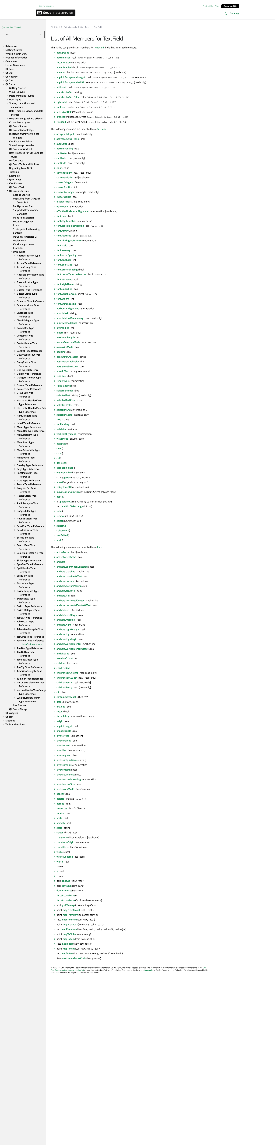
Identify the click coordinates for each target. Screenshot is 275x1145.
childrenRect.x (64, 682)
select (59, 521)
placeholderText (65, 92)
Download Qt (230, 5)
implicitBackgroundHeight (70, 77)
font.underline (64, 289)
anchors (60, 562)
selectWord (62, 530)
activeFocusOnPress (67, 139)
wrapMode (62, 439)
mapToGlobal (70, 934)
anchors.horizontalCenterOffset (73, 605)
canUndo (61, 163)
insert (59, 482)
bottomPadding (64, 148)
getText (67, 477)
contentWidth (64, 177)
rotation (60, 813)
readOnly (61, 376)
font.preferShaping (67, 269)
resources (61, 808)
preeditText (62, 371)
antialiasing (62, 653)
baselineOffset (64, 658)
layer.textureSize (65, 784)
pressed (60, 117)
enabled (60, 706)
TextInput (102, 129)
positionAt (66, 501)
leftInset (61, 87)
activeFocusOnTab (66, 557)
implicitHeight (64, 726)
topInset (61, 107)
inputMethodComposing (69, 318)
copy (59, 453)
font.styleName (65, 284)
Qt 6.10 (54, 27)
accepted (61, 443)
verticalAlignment (66, 434)
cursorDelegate (64, 182)
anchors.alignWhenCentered (72, 567)
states (59, 832)
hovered (60, 72)
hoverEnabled (64, 67)
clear (59, 448)
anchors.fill (62, 595)
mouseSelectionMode (68, 342)
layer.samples (64, 765)
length (59, 332)
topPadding (62, 424)
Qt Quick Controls (69, 27)
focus (59, 711)
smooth (60, 823)
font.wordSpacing (66, 304)
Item (99, 547)
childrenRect (63, 668)
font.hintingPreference (68, 240)
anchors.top (63, 634)
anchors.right (63, 624)
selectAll (61, 526)
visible (60, 852)
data (58, 702)
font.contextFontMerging (70, 226)
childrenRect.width (66, 678)
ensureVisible (64, 472)
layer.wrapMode (65, 789)
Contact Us (208, 6)
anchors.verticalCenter (68, 644)
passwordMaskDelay (67, 361)
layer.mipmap (63, 755)
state (59, 828)
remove (60, 516)
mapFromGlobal (71, 910)
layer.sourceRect (65, 774)
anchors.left (63, 610)
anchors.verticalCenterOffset (72, 649)
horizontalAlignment (67, 308)
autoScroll (61, 144)
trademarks (148, 970)
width (59, 861)
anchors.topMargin (66, 639)
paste (59, 496)
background (62, 52)
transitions (62, 847)
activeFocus (62, 552)
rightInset (61, 102)
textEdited (62, 535)
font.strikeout (64, 279)
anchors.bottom (65, 581)
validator (61, 429)
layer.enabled (63, 740)
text (58, 419)
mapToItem (69, 939)
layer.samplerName (67, 760)
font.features (63, 235)
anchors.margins (65, 620)
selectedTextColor (66, 400)
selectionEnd (63, 410)
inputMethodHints (66, 323)
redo (58, 511)
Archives (234, 13)
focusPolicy (62, 716)
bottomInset (63, 57)
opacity (60, 794)
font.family (62, 231)
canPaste (61, 153)
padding (60, 352)
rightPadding (63, 385)
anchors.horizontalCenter (70, 600)
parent (60, 803)
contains (66, 886)
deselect (61, 463)
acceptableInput (65, 134)
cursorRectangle (65, 192)
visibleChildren (64, 857)
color (59, 168)
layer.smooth (63, 769)
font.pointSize (64, 264)
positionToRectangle (72, 506)
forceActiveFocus (65, 895)
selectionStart (64, 415)
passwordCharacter (67, 357)
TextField (99, 47)
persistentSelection (67, 366)
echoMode (62, 206)
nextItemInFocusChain (74, 958)
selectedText (63, 395)
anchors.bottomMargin (69, 586)
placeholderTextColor (67, 97)
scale (59, 818)
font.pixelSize (63, 260)
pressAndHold (64, 112)
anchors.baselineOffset (69, 576)
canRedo (61, 158)
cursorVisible (63, 197)
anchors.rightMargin (67, 629)
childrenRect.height (67, 673)
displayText (62, 201)
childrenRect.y (64, 687)
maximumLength (65, 337)
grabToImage (68, 905)
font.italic (61, 245)
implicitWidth (63, 731)
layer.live (61, 750)
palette (60, 799)
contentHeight (64, 173)
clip (58, 692)
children (60, 663)
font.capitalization (66, 221)
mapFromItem (70, 915)
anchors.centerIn (65, 591)
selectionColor (64, 405)
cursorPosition (64, 187)
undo (59, 540)
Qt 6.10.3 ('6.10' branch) (11, 27)
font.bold (61, 216)
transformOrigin (65, 842)
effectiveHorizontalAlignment (72, 211)
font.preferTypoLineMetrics (71, 274)
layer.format (63, 745)
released (61, 122)
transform (62, 837)
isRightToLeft (63, 487)
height (59, 721)
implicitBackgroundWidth (70, 82)
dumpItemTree (64, 890)
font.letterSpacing (66, 255)
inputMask (62, 313)
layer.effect (62, 736)
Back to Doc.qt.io (46, 6)
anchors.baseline (65, 571)
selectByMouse (64, 390)
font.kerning (63, 250)
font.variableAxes (66, 294)
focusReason (63, 62)
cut (58, 458)
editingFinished (65, 468)
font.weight (62, 299)
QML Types (85, 27)
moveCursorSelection (68, 492)
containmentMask (66, 697)
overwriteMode (64, 347)
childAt (66, 881)
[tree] (23, 385)
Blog (217, 6)
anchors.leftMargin (67, 615)
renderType (62, 381)
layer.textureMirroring (68, 779)
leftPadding (62, 328)
